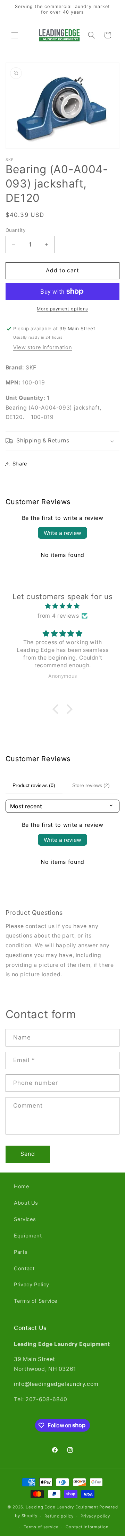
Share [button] (19, 464)
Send (27, 1154)
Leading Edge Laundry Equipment (62, 1507)
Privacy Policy (31, 1284)
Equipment (28, 1236)
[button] (15, 35)
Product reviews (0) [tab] (33, 785)
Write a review (62, 532)
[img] (63, 606)
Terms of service (41, 1526)
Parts (20, 1252)
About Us (26, 1203)
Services (25, 1219)
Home (22, 1186)
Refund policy (59, 1516)
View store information (42, 347)
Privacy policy (95, 1516)
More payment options (62, 308)
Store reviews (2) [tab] (91, 785)
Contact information (87, 1526)
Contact (24, 1268)
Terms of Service (36, 1301)
